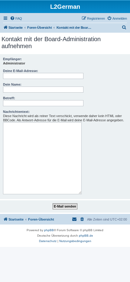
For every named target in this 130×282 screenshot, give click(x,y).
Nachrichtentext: (16, 111)
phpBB (49, 230)
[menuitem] (16, 18)
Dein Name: (12, 84)
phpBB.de (86, 235)
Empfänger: (12, 59)
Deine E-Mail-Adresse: (20, 71)
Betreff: (9, 98)
